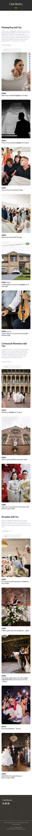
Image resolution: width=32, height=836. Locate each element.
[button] (16, 8)
